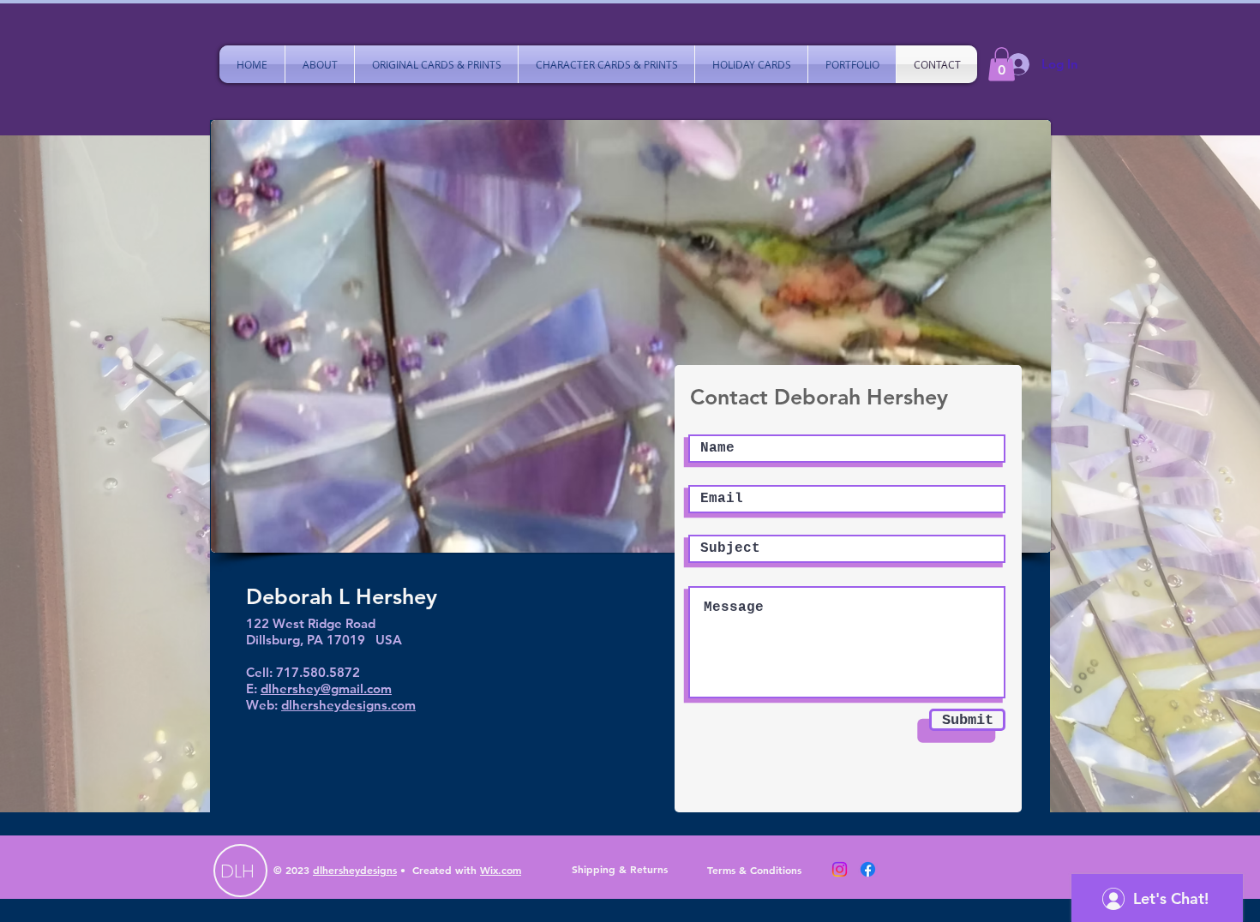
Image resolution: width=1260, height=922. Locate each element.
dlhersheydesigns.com (348, 705)
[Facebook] (868, 869)
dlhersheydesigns (355, 870)
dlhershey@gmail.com (326, 688)
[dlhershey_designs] (839, 869)
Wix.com (500, 870)
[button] (1001, 64)
